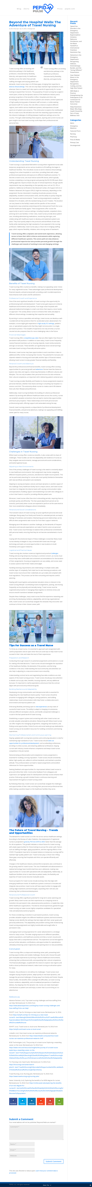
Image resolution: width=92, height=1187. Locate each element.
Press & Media (75, 140)
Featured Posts (75, 131)
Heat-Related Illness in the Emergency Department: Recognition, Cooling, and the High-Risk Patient (76, 81)
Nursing (73, 134)
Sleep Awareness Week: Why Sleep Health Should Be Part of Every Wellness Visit (76, 111)
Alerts (26, 9)
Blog (19, 9)
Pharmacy (73, 137)
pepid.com (70, 9)
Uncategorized (31, 28)
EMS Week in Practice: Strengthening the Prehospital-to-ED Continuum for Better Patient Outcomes (76, 97)
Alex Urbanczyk (15, 28)
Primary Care (74, 142)
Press (60, 9)
